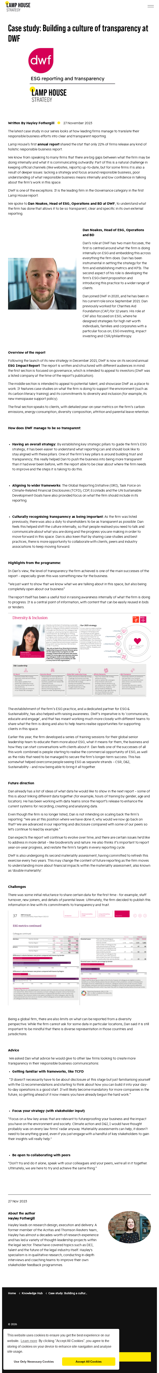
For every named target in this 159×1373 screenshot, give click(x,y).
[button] (42, 284)
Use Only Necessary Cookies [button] (34, 1361)
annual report (48, 144)
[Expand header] (151, 6)
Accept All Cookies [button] (89, 1361)
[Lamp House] (17, 6)
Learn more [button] (29, 1341)
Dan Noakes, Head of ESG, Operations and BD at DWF (71, 203)
